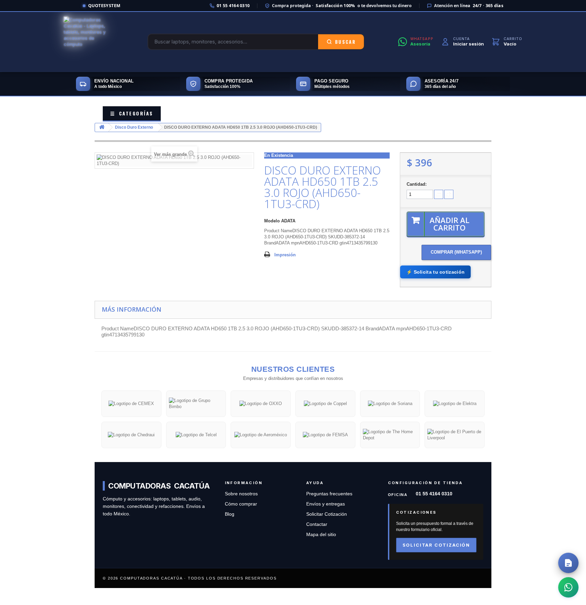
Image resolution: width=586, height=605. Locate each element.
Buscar (345, 41)
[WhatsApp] (568, 587)
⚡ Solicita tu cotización (435, 272)
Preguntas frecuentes (329, 493)
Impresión (285, 254)
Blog (229, 514)
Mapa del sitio (321, 534)
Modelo (272, 220)
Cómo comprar (241, 504)
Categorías (131, 113)
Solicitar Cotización (326, 514)
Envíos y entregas (325, 504)
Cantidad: (417, 184)
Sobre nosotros (241, 493)
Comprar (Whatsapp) (456, 252)
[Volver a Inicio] (101, 127)
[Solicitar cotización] (568, 563)
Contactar (316, 524)
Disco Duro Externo (134, 127)
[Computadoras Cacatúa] (89, 42)
